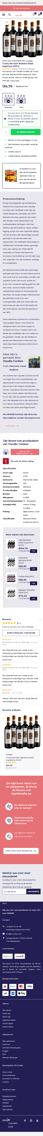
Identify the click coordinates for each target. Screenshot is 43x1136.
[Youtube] (37, 1120)
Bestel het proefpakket (23, 452)
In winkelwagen (26, 132)
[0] (39, 14)
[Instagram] (31, 1120)
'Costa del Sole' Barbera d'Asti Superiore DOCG (20, 758)
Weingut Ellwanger (10, 1057)
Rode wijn (6, 1013)
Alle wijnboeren (8, 1041)
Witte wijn (6, 1017)
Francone (6, 1044)
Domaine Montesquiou (11, 1048)
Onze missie (7, 1072)
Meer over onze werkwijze (19, 851)
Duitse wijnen (7, 1023)
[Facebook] (25, 1120)
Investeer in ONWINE (11, 1079)
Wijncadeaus (7, 1109)
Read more (6, 659)
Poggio (5, 1051)
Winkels (5, 1103)
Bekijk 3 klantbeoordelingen (23, 69)
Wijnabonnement (9, 1096)
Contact (5, 1082)
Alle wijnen (6, 1010)
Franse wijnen (7, 1027)
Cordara (29, 61)
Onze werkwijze (8, 1075)
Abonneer (33, 891)
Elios (4, 1054)
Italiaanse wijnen (9, 1020)
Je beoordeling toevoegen (21, 633)
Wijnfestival (7, 1106)
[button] (3, 14)
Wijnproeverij (7, 1099)
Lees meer (15, 80)
